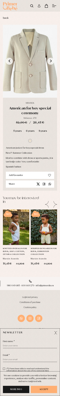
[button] (30, 141)
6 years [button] (30, 131)
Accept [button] (43, 389)
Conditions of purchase (30, 302)
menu (54, 6)
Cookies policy (30, 307)
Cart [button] (46, 6)
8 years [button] (43, 131)
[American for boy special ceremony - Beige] (30, 61)
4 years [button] (16, 237)
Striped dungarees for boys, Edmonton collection (44, 251)
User (39, 6)
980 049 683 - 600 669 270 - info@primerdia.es (30, 286)
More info (16, 389)
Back (6, 18)
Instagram (30, 318)
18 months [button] (44, 215)
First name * (9, 341)
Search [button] (31, 6)
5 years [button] (17, 131)
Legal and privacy (30, 297)
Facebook (44, 184)
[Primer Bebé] (10, 6)
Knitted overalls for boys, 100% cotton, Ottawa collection (15, 251)
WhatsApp (21, 318)
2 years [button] (16, 222)
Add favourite (16, 175)
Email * (6, 355)
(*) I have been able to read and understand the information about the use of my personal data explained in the (28, 371)
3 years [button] (16, 230)
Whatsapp (49, 184)
